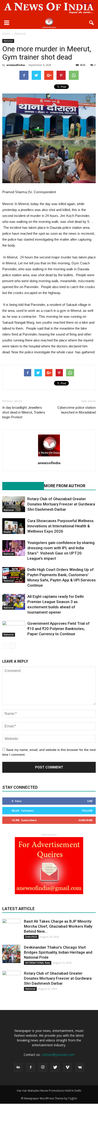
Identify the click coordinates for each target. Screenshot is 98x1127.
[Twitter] (55, 1067)
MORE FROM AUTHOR (64, 485)
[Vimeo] (67, 1067)
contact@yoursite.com (58, 1054)
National (8, 40)
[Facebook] (30, 1067)
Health (7, 532)
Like (90, 801)
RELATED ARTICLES (20, 485)
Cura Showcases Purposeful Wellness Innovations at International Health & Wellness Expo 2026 (60, 526)
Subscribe (85, 820)
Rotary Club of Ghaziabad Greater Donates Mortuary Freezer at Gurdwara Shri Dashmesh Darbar (61, 504)
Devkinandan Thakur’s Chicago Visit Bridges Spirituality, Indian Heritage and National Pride (58, 952)
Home (6, 34)
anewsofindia (15, 65)
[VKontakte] (79, 1067)
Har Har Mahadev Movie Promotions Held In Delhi (49, 1091)
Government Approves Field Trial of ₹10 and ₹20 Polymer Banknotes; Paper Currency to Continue (58, 628)
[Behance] (18, 1067)
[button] (91, 23)
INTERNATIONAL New (37, 962)
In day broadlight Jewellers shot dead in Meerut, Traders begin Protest (23, 412)
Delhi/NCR (31, 936)
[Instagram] (42, 1067)
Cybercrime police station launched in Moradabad (76, 410)
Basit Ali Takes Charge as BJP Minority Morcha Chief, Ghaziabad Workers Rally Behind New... (58, 926)
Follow (87, 810)
